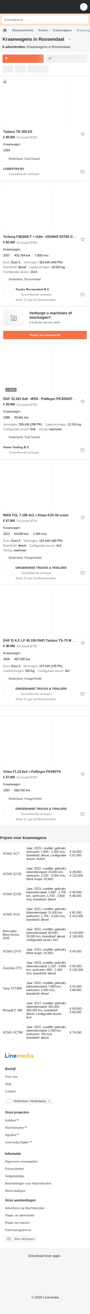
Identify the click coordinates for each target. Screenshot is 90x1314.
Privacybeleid (14, 1169)
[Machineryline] (5, 30)
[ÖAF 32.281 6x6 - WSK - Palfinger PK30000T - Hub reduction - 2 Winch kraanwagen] (45, 370)
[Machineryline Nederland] (29, 7)
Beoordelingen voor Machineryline (28, 1183)
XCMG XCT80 (13, 1032)
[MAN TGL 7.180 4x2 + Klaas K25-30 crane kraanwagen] (45, 486)
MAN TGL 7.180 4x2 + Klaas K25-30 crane (35, 515)
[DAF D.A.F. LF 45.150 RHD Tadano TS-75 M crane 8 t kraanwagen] (45, 611)
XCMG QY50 (12, 894)
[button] (83, 7)
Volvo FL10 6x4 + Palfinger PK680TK (32, 771)
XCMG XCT (11, 853)
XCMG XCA (11, 914)
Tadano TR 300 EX (17, 131)
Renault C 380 (12, 1010)
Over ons (11, 1076)
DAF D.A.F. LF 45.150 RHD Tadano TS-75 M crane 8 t (44, 640)
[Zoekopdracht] (84, 19)
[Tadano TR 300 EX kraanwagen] (45, 103)
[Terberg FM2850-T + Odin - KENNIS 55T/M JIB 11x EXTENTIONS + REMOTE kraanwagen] (45, 208)
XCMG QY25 (12, 874)
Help (8, 1084)
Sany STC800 (12, 988)
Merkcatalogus (15, 1190)
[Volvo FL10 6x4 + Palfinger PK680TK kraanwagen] (45, 743)
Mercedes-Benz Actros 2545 (11, 934)
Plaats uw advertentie (45, 335)
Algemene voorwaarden (21, 1161)
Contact (10, 1091)
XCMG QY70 (12, 951)
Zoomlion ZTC (12, 968)
